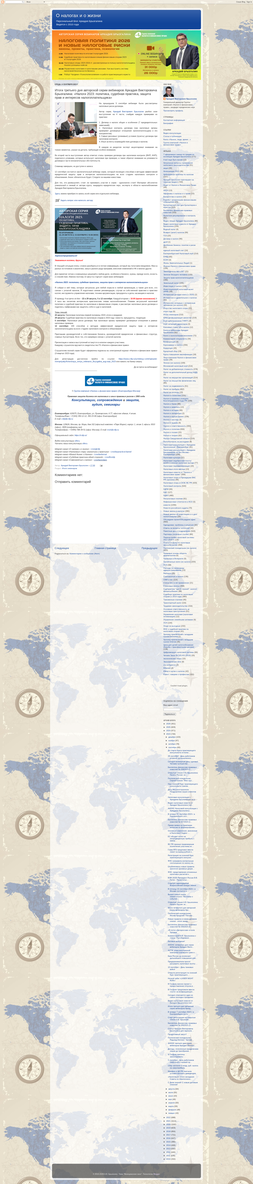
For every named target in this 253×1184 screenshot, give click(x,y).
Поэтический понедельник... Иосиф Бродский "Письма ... (181, 914)
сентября (172, 747)
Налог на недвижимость (173, 386)
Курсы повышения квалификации (177, 354)
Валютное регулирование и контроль (179, 216)
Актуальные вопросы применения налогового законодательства (178, 164)
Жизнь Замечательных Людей (176, 263)
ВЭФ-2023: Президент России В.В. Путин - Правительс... (183, 879)
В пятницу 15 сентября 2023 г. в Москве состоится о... (181, 890)
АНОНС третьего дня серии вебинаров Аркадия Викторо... (182, 1044)
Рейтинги (167, 573)
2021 (168, 1121)
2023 (168, 734)
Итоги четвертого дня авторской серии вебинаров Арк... (182, 909)
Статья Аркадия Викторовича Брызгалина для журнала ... (181, 1030)
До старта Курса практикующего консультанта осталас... (182, 751)
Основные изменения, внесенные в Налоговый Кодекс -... (182, 832)
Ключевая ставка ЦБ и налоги (176, 327)
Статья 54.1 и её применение (176, 583)
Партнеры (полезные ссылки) (176, 534)
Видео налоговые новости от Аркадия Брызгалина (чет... (180, 804)
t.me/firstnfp (110, 457)
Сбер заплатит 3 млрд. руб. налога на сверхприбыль (183, 1067)
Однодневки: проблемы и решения (178, 525)
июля (171, 1092)
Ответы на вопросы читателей (176, 528)
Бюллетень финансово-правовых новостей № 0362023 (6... (182, 926)
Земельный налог (171, 283)
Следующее (62, 548)
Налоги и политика (171, 429)
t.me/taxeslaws (100, 460)
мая (170, 1099)
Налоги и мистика (171, 420)
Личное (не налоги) (171, 363)
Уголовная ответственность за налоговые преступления (176, 610)
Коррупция (168, 348)
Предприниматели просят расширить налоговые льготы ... (182, 963)
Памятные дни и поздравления (176, 531)
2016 (168, 1138)
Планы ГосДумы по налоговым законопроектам (176, 544)
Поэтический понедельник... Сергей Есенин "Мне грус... (180, 779)
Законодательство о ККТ (173, 271)
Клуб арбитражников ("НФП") (175, 321)
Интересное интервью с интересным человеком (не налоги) (179, 304)
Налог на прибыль (171, 389)
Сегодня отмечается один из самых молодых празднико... (181, 996)
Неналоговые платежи (173, 499)
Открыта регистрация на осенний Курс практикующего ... (182, 974)
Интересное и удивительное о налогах (180, 298)
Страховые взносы (171, 586)
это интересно (169, 665)
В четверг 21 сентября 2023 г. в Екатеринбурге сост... (181, 815)
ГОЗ (165, 236)
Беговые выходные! (176, 941)
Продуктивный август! (177, 1034)
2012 (168, 1152)
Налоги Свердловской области (176, 439)
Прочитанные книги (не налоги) (177, 562)
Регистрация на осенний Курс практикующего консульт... (181, 856)
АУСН (165, 190)
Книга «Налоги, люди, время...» (177, 140)
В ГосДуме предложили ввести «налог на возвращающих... (181, 991)
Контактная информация (174, 120)
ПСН (165, 565)
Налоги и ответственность (174, 426)
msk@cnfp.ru (113, 430)
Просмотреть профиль (173, 111)
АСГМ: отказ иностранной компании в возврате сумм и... (182, 951)
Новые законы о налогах (174, 511)
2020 (168, 1124)
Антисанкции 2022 (171, 171)
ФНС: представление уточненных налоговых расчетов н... (182, 873)
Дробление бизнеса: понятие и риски (179, 245)
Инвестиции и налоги (172, 286)
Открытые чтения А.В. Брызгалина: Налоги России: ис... (183, 774)
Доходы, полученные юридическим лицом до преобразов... (183, 1050)
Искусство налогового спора (175, 308)
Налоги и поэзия (170, 432)
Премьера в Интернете (173, 559)
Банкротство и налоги (172, 197)
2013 (168, 1149)
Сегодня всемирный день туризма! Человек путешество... (183, 763)
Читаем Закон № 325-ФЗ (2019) (177, 655)
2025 (168, 727)
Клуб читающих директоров (175, 324)
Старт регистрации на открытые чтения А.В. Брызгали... (182, 1019)
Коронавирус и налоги (173, 345)
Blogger (156, 1174)
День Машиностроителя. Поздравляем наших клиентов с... (182, 792)
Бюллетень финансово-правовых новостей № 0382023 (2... (182, 768)
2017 (168, 1135)
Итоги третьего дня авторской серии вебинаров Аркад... (181, 1007)
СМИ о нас (168, 580)
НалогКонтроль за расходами (176, 442)
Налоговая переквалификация (176, 466)
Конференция (169, 342)
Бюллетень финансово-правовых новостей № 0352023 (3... (182, 1024)
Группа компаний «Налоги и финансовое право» (175, 144)
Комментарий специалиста (175, 339)
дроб (165, 242)
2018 (168, 1131)
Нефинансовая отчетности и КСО (178, 502)
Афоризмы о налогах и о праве (177, 194)
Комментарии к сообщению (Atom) (85, 554)
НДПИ (166, 489)
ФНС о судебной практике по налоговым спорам (176, 630)
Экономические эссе (172, 662)
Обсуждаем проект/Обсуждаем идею (179, 520)
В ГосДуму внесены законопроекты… (176, 1055)
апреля (171, 1103)
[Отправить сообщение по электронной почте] (101, 465)
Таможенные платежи (172, 600)
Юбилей (167, 668)
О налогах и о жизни (78, 15)
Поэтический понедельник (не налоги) (179, 548)
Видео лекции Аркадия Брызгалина (178, 221)
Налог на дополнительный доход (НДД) (180, 372)
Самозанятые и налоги (173, 577)
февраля (172, 1110)
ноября (171, 741)
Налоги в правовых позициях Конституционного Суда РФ (175, 400)
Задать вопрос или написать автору (76, 200)
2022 (168, 1117)
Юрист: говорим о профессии (176, 674)
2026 (168, 724)
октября (172, 744)
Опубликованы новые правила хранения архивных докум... (181, 868)
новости (166, 505)
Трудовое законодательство (175, 606)
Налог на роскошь (171, 392)
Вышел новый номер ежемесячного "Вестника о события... (180, 897)
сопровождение (109, 400)
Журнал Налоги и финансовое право (179, 266)
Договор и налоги (170, 239)
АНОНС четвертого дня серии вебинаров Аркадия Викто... (181, 946)
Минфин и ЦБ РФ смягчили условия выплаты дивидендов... (182, 1072)
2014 (168, 1145)
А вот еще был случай (173, 160)
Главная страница (105, 548)
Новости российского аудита (175, 508)
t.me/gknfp (95, 449)
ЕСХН (165, 260)
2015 (168, 1142)
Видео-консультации (172, 133)
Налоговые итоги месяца (174, 469)
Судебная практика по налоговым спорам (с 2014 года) (178, 595)
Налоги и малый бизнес (173, 417)
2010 (168, 1159)
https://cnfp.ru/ (81, 435)
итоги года (167, 311)
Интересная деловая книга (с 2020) (178, 295)
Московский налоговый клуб (175, 366)
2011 (168, 1156)
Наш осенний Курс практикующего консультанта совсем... (183, 785)
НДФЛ (166, 495)
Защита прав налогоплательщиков (178, 278)
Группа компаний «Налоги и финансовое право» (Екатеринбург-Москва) (107, 391)
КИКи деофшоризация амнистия (177, 318)
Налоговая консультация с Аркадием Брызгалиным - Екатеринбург (179, 446)
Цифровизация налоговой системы (178, 652)
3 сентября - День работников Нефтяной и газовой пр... (181, 1061)
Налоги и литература (172, 413)
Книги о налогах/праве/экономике (178, 336)
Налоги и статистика (172, 396)
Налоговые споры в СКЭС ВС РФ (177, 483)
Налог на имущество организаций (178, 378)
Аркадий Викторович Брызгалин (128, 112)
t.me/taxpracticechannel (121, 452)
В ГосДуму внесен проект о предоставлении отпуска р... (181, 985)
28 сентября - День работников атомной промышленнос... (181, 757)
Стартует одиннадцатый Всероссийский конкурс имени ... (183, 884)
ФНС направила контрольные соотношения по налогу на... (181, 862)
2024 (168, 731)
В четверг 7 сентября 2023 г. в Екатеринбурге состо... (181, 1013)
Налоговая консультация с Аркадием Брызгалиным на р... (182, 798)
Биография (168, 123)
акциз (165, 168)
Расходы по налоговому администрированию (173, 569)
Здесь (57, 194)
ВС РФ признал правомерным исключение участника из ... (181, 845)
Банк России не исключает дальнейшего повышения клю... (182, 957)
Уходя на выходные (171, 626)
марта (171, 1106)
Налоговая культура (172, 458)
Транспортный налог (172, 603)
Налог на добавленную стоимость (178, 369)
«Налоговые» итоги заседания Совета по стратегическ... (181, 1078)
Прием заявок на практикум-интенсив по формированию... (182, 826)
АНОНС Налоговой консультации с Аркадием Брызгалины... (183, 809)
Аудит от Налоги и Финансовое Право (179, 185)
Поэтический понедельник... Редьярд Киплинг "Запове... (181, 1039)
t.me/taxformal (100, 454)
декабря (172, 737)
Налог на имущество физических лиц (179, 381)
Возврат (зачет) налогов (173, 233)
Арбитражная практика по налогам (178, 174)
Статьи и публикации (172, 136)
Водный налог (169, 229)
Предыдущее (149, 548)
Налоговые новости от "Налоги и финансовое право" (177, 473)
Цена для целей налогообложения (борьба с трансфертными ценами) (178, 646)
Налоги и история (171, 410)
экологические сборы (172, 659)
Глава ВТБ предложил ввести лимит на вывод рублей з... (180, 851)
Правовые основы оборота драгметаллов (175, 554)
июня (171, 1096)
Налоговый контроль (172, 486)
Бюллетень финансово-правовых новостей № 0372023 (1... (182, 821)
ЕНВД (165, 257)
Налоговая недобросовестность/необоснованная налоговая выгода (178, 462)
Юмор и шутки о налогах (174, 671)
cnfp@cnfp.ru (67, 419)
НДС (165, 492)
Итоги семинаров (69, 468)
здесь (77, 441)
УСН (165, 623)
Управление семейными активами (178, 620)
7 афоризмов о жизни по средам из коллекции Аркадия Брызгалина (178, 156)
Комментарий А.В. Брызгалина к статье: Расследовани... (182, 937)
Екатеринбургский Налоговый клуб (178, 254)
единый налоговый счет (173, 250)
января (171, 1113)
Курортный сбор (170, 351)
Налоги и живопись (171, 407)
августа (171, 1089)
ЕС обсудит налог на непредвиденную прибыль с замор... (181, 839)
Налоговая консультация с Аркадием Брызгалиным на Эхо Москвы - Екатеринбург (179, 452)
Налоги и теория (170, 436)
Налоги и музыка (170, 423)
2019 (168, 1128)
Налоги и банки (170, 404)
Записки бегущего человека (175, 275)
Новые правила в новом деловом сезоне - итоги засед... (182, 920)
